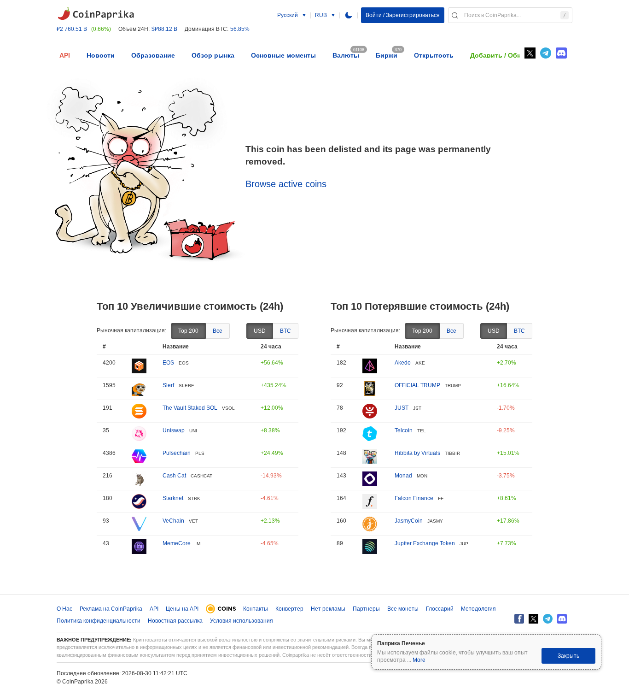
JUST (401, 408)
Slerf (168, 385)
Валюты (345, 55)
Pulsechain (177, 453)
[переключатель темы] (348, 15)
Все (217, 331)
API (64, 55)
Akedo (403, 362)
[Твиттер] (530, 53)
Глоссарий (440, 609)
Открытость (434, 55)
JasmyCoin (409, 521)
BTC (285, 331)
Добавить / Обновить (505, 55)
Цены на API (182, 609)
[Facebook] (519, 619)
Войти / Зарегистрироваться (403, 15)
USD (260, 331)
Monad (403, 475)
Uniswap (174, 430)
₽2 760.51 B (72, 29)
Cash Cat (174, 475)
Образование (153, 55)
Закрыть (568, 656)
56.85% (240, 29)
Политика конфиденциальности (98, 621)
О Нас (64, 609)
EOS (168, 362)
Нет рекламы (328, 609)
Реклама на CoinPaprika (111, 609)
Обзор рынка (213, 55)
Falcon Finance (414, 498)
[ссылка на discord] (561, 53)
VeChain (173, 521)
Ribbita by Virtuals (417, 453)
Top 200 (188, 331)
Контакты (255, 609)
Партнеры (366, 609)
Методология (478, 609)
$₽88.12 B (164, 29)
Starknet (173, 498)
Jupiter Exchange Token (425, 543)
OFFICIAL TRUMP (417, 385)
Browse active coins (285, 184)
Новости (101, 55)
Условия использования (241, 621)
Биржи (386, 55)
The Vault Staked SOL (190, 408)
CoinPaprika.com (96, 13)
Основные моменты (283, 55)
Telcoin (404, 430)
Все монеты (403, 609)
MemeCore (177, 543)
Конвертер (289, 609)
